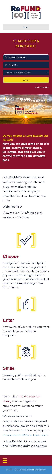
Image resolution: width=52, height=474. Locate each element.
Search (26, 80)
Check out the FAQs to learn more (25, 435)
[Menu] (5, 460)
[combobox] (26, 57)
